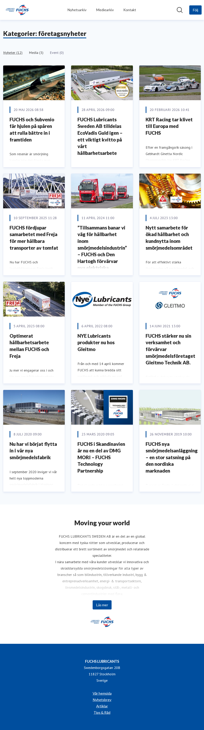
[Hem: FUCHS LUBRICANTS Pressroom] (17, 10)
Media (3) (36, 52)
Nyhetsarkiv (76, 10)
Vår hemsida (102, 693)
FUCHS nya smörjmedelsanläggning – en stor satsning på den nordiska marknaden (172, 457)
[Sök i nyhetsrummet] (180, 10)
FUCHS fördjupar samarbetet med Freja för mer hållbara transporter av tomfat (34, 238)
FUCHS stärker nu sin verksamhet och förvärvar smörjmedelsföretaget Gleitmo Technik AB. (170, 349)
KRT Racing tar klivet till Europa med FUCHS (169, 126)
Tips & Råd (102, 712)
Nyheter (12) (13, 52)
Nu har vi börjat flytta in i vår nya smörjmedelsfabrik (33, 450)
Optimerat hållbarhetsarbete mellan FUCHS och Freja (29, 346)
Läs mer (102, 605)
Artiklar (102, 706)
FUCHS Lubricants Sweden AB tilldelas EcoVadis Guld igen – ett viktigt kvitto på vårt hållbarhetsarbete (100, 136)
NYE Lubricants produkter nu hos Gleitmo (96, 342)
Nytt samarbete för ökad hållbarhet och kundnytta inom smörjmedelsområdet (169, 238)
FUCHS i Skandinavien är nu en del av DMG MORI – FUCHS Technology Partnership (101, 457)
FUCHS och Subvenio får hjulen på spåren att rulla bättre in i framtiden (32, 129)
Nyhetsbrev (102, 699)
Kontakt (129, 10)
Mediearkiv (105, 10)
